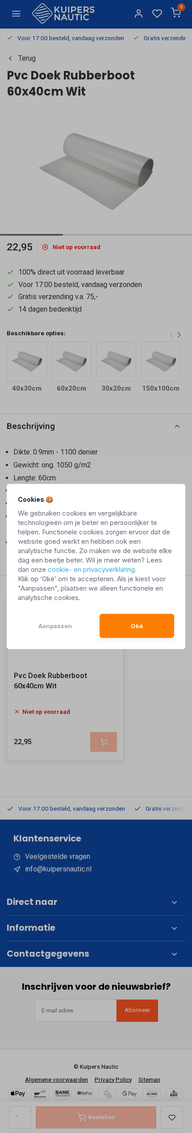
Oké (137, 625)
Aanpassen (55, 625)
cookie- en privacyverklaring (91, 569)
